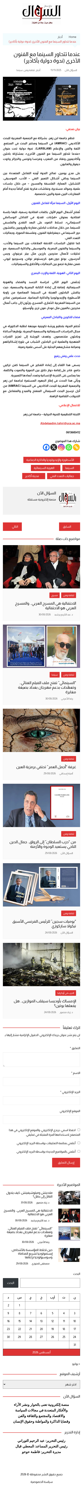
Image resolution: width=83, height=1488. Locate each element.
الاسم (75, 1072)
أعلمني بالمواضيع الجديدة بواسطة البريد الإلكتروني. (45, 1151)
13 (41, 1321)
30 (8, 1336)
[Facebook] (46, 447)
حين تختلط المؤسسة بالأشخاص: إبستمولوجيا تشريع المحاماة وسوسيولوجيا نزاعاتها (32, 1253)
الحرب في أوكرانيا (65, 993)
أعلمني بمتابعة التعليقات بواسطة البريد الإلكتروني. (45, 1143)
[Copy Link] (76, 447)
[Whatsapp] (68, 447)
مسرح (54, 595)
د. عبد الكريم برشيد (63, 614)
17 (75, 1329)
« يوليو (76, 1363)
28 (30, 1336)
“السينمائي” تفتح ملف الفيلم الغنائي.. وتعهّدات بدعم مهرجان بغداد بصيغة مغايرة (47, 687)
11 (64, 1321)
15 (19, 1321)
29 (19, 1336)
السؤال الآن (71, 70)
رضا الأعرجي (67, 698)
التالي (15, 526)
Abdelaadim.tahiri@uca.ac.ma (60, 423)
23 (8, 1329)
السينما (69, 468)
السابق (67, 526)
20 (41, 1329)
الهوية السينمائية (44, 468)
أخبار (38, 70)
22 (19, 1329)
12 (52, 1321)
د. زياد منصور (66, 1012)
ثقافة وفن (29, 70)
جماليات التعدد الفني (62, 476)
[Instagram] (61, 447)
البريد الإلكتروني (70, 1092)
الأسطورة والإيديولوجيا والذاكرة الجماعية (50, 459)
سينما (19, 70)
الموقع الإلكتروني (70, 1111)
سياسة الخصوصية (41, 1481)
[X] (53, 447)
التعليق (75, 1048)
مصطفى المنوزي (40, 1263)
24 (74, 1336)
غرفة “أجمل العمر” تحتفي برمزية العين (46, 767)
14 (30, 1321)
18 (64, 1329)
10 (74, 1321)
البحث (76, 1273)
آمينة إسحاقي (66, 773)
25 (64, 1336)
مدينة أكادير (32, 476)
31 (75, 1344)
